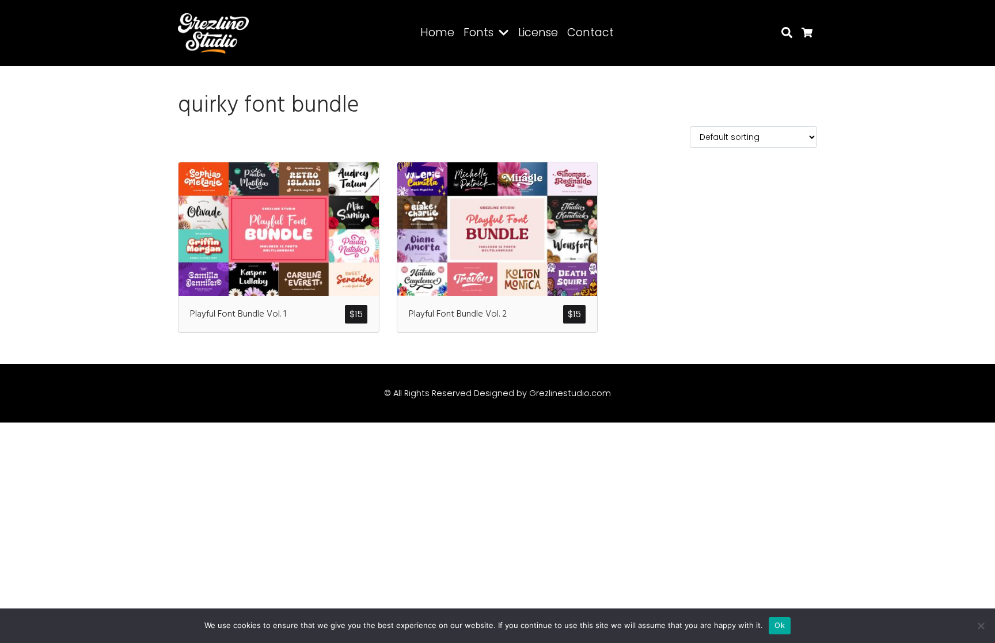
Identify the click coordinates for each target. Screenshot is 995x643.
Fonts (478, 32)
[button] (506, 33)
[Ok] (980, 625)
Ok (779, 625)
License (538, 32)
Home (437, 32)
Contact (590, 32)
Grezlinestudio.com (570, 393)
